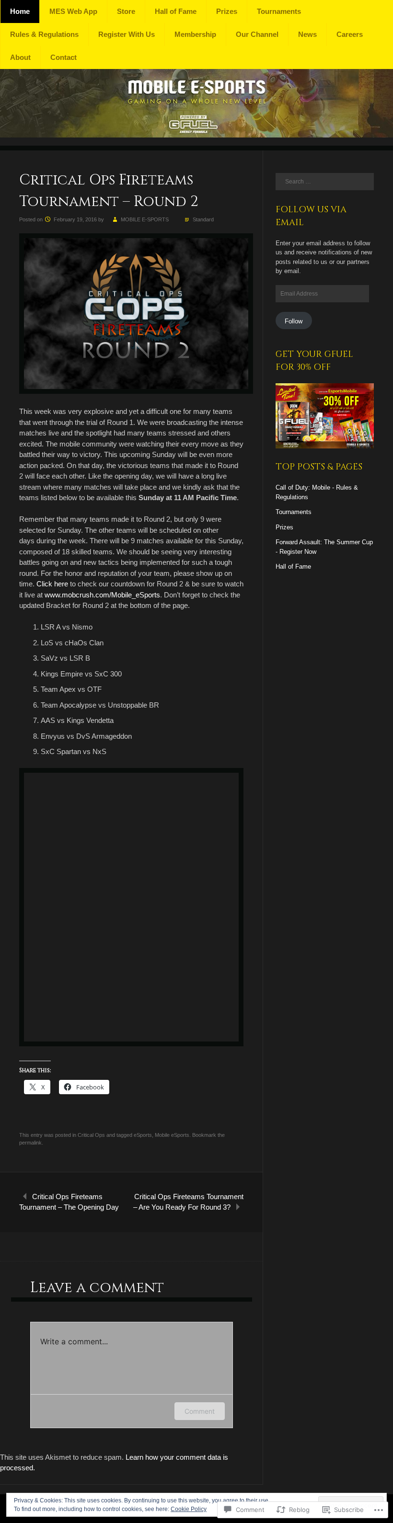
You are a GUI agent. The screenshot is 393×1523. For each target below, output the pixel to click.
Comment (200, 1411)
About (20, 57)
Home (20, 11)
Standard (203, 219)
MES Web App (73, 11)
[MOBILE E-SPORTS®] (196, 135)
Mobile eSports (172, 1135)
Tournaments (279, 11)
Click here (52, 584)
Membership (195, 34)
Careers (349, 34)
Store (126, 11)
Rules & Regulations (44, 34)
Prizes (226, 11)
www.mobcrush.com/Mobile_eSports (102, 595)
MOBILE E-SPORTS (145, 219)
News (307, 34)
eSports (143, 1135)
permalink (30, 1142)
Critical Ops (91, 1135)
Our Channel (257, 34)
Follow (293, 321)
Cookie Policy (189, 1509)
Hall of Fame (175, 11)
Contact (63, 57)
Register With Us (126, 34)
